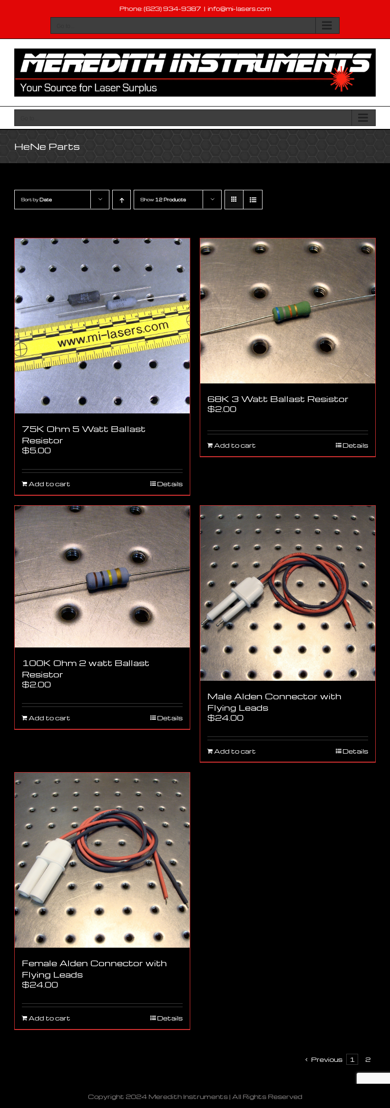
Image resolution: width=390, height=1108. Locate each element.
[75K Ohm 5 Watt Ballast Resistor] (102, 325)
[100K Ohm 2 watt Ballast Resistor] (102, 577)
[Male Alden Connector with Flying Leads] (287, 593)
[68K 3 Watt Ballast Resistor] (287, 310)
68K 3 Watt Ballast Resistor (278, 398)
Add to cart (49, 484)
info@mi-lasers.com (239, 8)
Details (170, 484)
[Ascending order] (121, 199)
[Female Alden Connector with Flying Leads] (102, 860)
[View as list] (253, 199)
